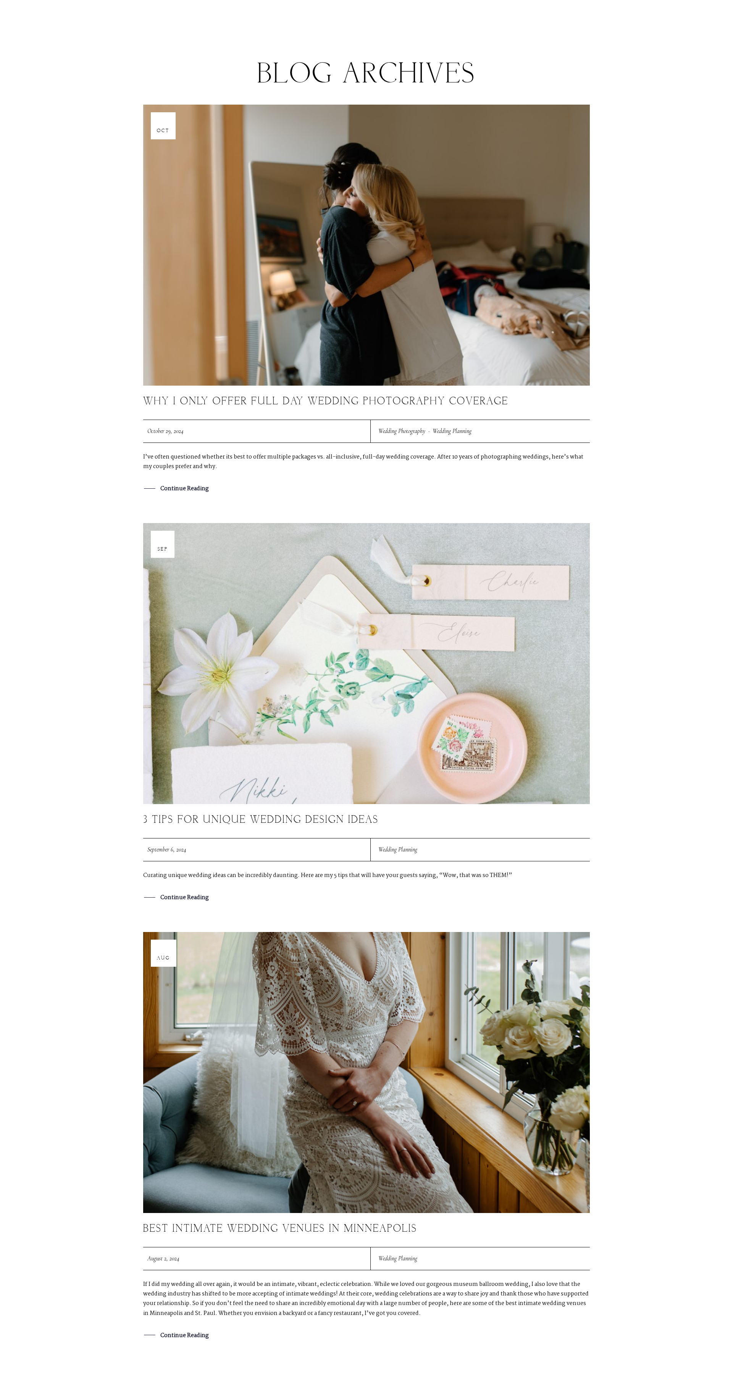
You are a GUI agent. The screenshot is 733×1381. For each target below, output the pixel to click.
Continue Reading (184, 488)
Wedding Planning (452, 431)
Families (287, 20)
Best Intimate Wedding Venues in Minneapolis (280, 1229)
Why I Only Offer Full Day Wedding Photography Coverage (326, 401)
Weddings (243, 20)
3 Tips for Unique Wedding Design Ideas (261, 820)
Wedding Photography (401, 431)
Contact (565, 20)
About (524, 20)
